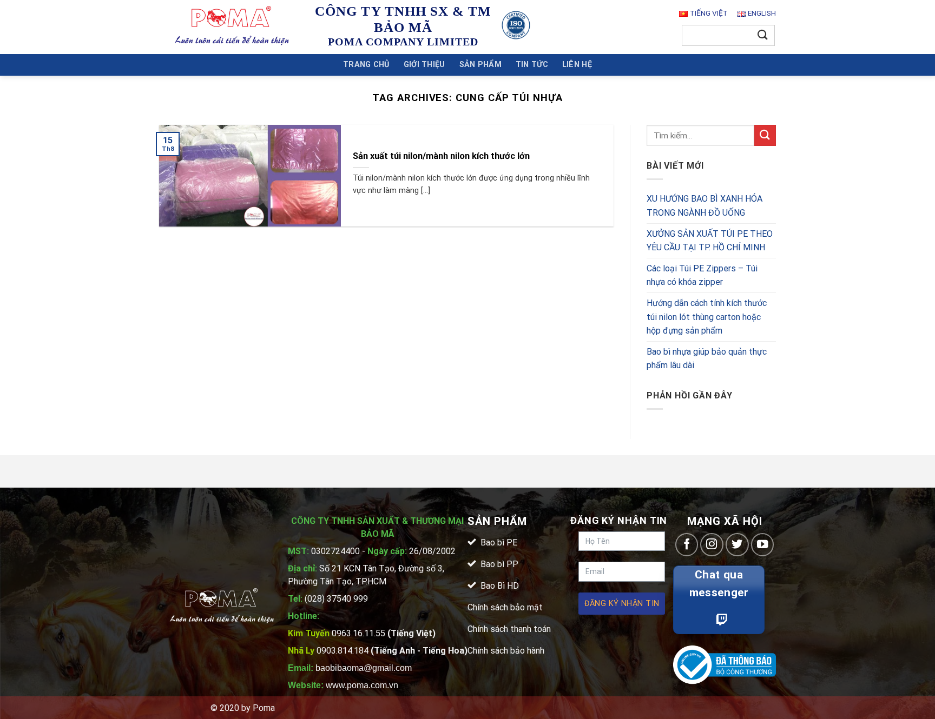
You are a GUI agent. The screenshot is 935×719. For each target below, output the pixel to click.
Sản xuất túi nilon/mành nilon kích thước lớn (441, 156)
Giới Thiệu (424, 64)
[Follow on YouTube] (762, 544)
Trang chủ (366, 64)
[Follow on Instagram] (711, 544)
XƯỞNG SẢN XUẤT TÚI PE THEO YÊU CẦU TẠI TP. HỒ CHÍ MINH (710, 241)
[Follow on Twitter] (737, 544)
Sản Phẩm (480, 64)
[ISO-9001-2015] (516, 25)
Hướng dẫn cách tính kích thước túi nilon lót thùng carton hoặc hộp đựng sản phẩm (707, 317)
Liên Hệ (577, 64)
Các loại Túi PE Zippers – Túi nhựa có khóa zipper (702, 275)
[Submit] (763, 35)
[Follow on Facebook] (687, 544)
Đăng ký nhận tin (622, 603)
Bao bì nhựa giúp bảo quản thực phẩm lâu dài (707, 359)
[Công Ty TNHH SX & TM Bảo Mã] (232, 26)
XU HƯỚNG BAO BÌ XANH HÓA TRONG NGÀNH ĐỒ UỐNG (704, 206)
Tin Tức (532, 64)
